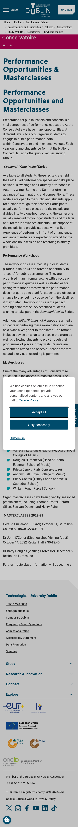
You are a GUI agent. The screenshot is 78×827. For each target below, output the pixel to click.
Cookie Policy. (29, 400)
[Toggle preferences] (7, 820)
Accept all (39, 412)
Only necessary (39, 424)
